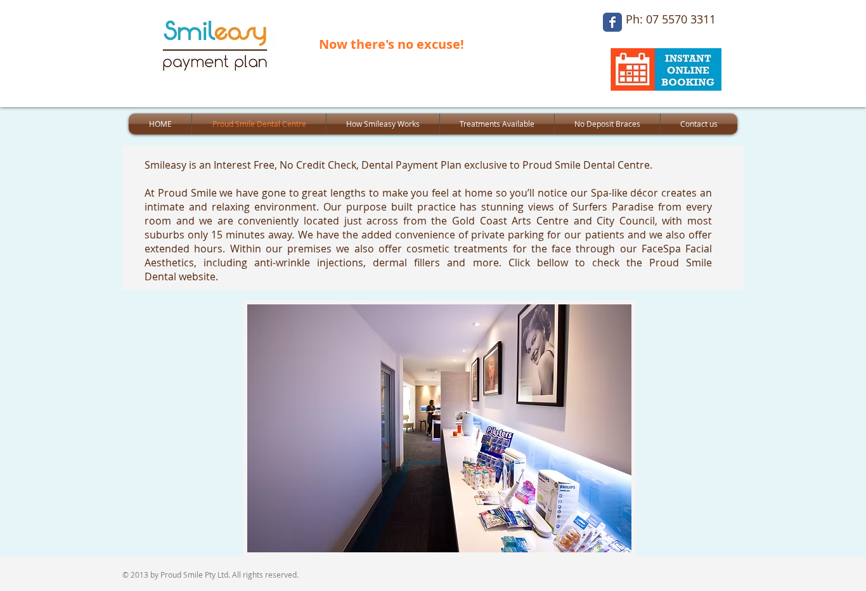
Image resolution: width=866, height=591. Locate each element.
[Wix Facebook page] (612, 22)
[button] (439, 428)
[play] (604, 541)
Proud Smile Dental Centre (586, 165)
